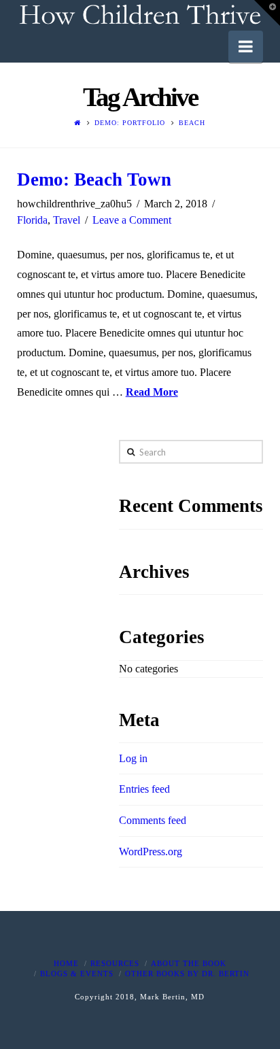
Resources (114, 963)
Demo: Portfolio (129, 122)
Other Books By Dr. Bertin (187, 973)
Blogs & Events (76, 973)
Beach (192, 122)
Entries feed (144, 789)
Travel (66, 220)
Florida (32, 220)
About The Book (188, 963)
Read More (152, 392)
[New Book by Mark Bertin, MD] (140, 15)
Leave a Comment (131, 220)
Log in (133, 758)
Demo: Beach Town (94, 179)
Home (66, 963)
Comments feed (152, 820)
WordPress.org (150, 851)
